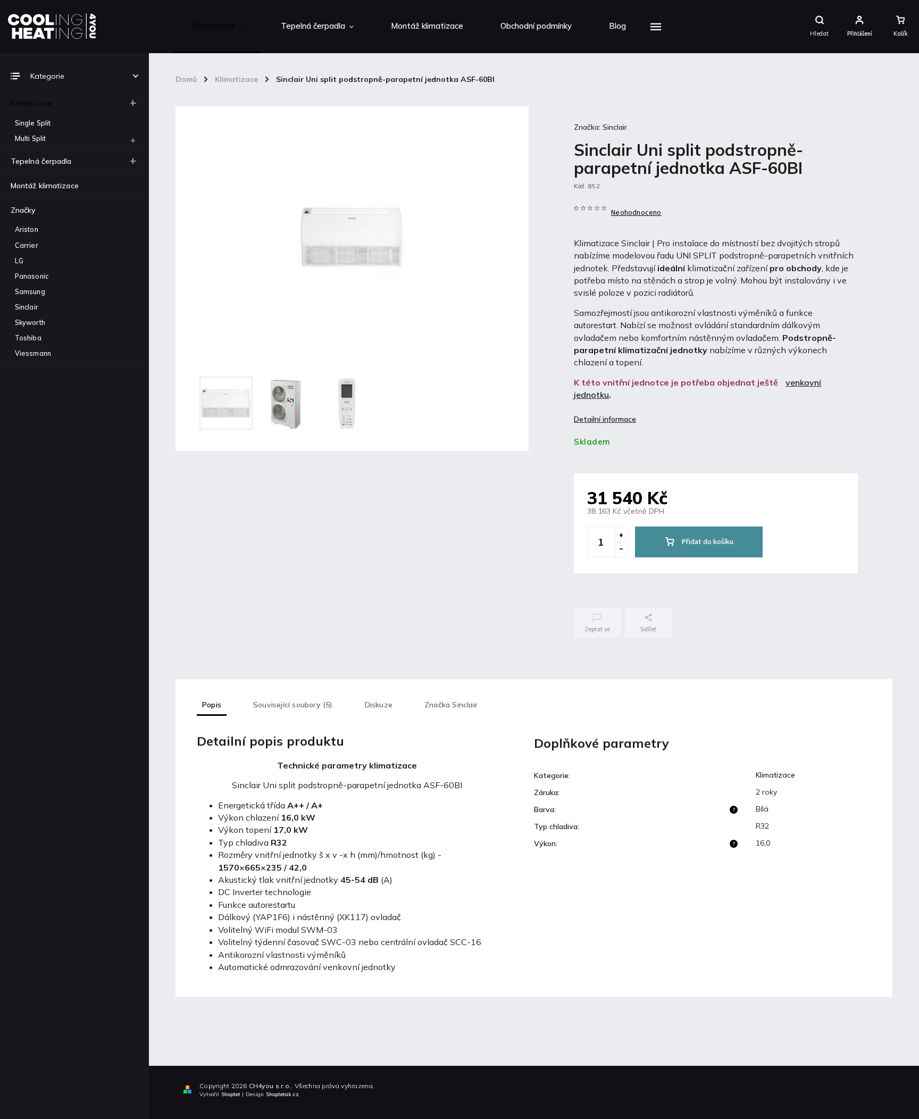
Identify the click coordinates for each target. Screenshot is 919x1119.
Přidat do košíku (707, 542)
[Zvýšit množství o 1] (620, 534)
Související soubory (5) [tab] (293, 704)
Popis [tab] (211, 704)
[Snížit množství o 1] (620, 549)
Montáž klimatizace (45, 185)
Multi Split (30, 138)
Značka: (600, 127)
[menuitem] (217, 26)
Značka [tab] (451, 704)
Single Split (33, 123)
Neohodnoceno (636, 212)
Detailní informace (605, 419)
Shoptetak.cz (282, 1094)
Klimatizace (31, 103)
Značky (23, 210)
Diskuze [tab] (378, 704)
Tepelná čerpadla (41, 161)
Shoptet (230, 1094)
